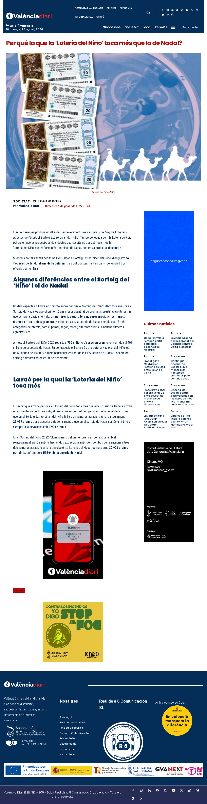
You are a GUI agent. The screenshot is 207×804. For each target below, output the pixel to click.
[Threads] (172, 15)
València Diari (29, 206)
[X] (191, 10)
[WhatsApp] (196, 10)
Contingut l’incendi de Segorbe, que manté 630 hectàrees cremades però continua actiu (180, 369)
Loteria (19, 590)
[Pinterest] (100, 593)
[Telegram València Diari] (73, 582)
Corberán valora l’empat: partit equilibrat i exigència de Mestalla (154, 343)
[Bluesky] (162, 15)
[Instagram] (167, 10)
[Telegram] (187, 10)
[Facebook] (162, 10)
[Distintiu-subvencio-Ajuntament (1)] (177, 720)
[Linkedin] (172, 10)
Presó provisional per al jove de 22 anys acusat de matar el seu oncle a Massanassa (154, 397)
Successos (178, 356)
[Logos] (103, 770)
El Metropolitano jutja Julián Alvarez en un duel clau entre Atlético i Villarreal (155, 421)
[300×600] (169, 492)
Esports (149, 333)
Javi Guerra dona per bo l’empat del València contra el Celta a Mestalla (182, 342)
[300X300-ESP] (73, 632)
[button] (148, 12)
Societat (21, 201)
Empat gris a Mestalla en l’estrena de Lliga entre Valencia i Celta (154, 366)
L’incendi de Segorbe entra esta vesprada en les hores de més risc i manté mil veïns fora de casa (182, 397)
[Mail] (177, 10)
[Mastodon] (167, 15)
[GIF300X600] (169, 310)
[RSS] (182, 10)
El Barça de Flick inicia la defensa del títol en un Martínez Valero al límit (182, 421)
